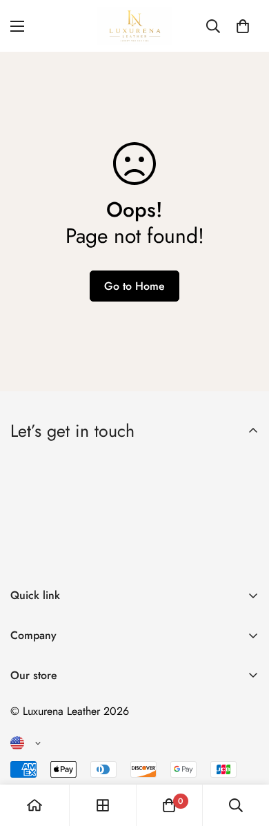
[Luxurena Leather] (134, 26)
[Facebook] (68, 761)
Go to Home (134, 286)
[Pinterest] (26, 761)
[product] (34, 805)
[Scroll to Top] (244, 753)
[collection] (103, 805)
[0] (243, 26)
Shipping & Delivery (56, 732)
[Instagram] (109, 761)
